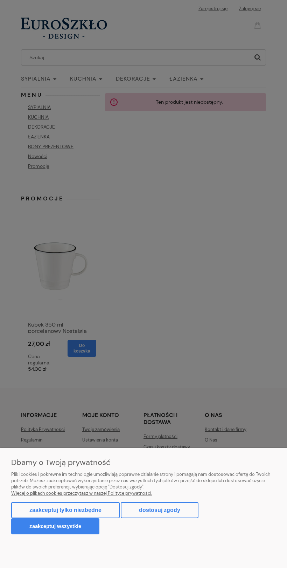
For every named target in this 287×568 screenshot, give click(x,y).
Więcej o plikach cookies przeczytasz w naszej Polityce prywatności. (81, 493)
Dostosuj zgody (159, 510)
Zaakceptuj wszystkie (55, 526)
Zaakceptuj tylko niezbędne (65, 510)
